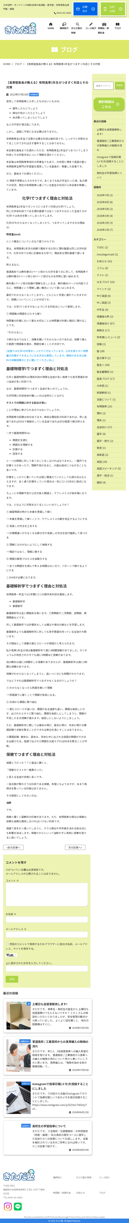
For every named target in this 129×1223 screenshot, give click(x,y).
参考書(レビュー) (106, 337)
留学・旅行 (103, 441)
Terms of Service (92, 1217)
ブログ (117, 28)
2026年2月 (103, 223)
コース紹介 (90, 28)
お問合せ (84, 9)
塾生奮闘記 (103, 372)
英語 (99, 462)
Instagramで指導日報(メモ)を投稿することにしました (110, 161)
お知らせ (102, 261)
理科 (99, 413)
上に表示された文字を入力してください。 (29, 963)
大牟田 (100, 385)
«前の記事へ (13, 847)
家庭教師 (102, 392)
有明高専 (102, 406)
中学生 (100, 309)
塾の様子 (102, 358)
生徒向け (102, 427)
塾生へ (100, 365)
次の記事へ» (75, 847)
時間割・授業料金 (103, 30)
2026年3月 (103, 216)
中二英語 (102, 302)
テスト (100, 275)
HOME (51, 28)
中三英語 (102, 296)
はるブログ (103, 282)
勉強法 (100, 330)
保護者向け (103, 323)
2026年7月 (103, 195)
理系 (99, 420)
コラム (100, 268)
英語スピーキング (107, 468)
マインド (102, 289)
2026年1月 (103, 230)
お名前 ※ (11, 914)
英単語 (100, 455)
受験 (99, 344)
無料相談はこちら (106, 104)
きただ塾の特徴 (76, 30)
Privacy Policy (75, 1217)
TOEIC (100, 247)
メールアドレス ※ (16, 929)
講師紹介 (64, 28)
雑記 (99, 482)
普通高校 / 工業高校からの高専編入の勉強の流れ (110, 145)
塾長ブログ (103, 379)
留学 (99, 434)
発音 (99, 448)
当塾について (104, 399)
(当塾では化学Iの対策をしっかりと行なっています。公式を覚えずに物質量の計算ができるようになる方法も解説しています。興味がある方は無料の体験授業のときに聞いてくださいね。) (47, 355)
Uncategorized (105, 254)
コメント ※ (12, 880)
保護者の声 (103, 316)
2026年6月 (103, 202)
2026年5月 (103, 209)
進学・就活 (103, 475)
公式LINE (112, 9)
